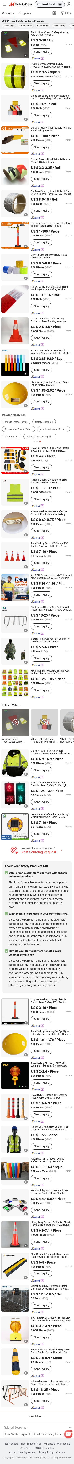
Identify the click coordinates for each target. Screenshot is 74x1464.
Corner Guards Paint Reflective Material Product (50, 161)
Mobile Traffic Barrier (16, 421)
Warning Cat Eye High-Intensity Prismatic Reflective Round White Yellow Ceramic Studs (50, 1033)
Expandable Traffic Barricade (20, 429)
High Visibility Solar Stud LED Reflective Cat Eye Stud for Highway (49, 1192)
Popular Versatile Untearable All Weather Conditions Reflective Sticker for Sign (51, 352)
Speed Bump (60, 25)
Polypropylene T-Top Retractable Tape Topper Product (51, 224)
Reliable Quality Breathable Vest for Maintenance (49, 481)
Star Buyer (26, 1448)
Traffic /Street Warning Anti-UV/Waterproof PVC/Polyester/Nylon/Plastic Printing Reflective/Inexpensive (51, 33)
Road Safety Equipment (17, 1434)
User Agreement (27, 1452)
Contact (60, 1452)
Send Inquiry (41, 51)
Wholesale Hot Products (57, 1443)
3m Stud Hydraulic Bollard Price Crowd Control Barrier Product (51, 193)
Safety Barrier (25, 25)
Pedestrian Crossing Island (40, 436)
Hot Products (11, 1443)
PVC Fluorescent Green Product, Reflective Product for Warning (50, 65)
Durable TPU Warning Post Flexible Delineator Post (49, 1096)
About (12, 1452)
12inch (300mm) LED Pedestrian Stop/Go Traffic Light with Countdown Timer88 (49, 784)
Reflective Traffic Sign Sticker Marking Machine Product (49, 288)
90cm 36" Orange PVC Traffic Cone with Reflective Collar (49, 545)
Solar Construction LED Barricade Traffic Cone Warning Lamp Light (51, 1319)
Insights (49, 1448)
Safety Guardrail (44, 421)
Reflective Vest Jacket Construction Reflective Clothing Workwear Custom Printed (49, 1128)
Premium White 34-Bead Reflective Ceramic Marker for (49, 513)
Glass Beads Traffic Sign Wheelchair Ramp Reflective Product (51, 97)
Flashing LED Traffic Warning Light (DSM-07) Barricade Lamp (49, 1065)
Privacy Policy (46, 1452)
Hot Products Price (31, 1443)
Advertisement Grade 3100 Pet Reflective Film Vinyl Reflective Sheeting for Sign (47, 1160)
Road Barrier (43, 25)
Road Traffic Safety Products (49, 1434)
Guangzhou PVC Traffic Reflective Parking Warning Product (48, 320)
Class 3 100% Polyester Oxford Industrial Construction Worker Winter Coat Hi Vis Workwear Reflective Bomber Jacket (51, 752)
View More (35, 1416)
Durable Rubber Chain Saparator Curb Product (51, 129)
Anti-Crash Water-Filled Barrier (55, 429)
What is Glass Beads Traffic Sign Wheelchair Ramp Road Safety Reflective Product (43, 740)
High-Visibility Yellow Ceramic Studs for (49, 383)
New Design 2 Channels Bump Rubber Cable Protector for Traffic (50, 1255)
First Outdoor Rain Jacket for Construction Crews (50, 640)
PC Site (38, 1448)
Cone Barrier (11, 436)
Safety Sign (9, 25)
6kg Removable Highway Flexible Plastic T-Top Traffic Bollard (48, 1001)
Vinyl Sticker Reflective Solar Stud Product (49, 256)
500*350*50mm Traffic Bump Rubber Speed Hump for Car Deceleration (50, 1351)
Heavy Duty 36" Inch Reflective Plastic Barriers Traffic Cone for (51, 1224)
